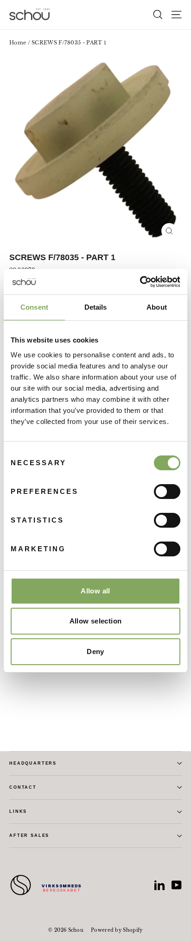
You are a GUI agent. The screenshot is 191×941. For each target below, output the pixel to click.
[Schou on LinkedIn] (159, 885)
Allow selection (96, 621)
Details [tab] (95, 307)
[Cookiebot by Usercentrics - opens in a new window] (139, 282)
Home (17, 42)
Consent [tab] (34, 307)
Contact (23, 787)
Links (18, 811)
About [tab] (156, 307)
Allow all (95, 591)
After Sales (29, 835)
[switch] (167, 491)
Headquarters (33, 763)
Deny (95, 651)
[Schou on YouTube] (177, 885)
